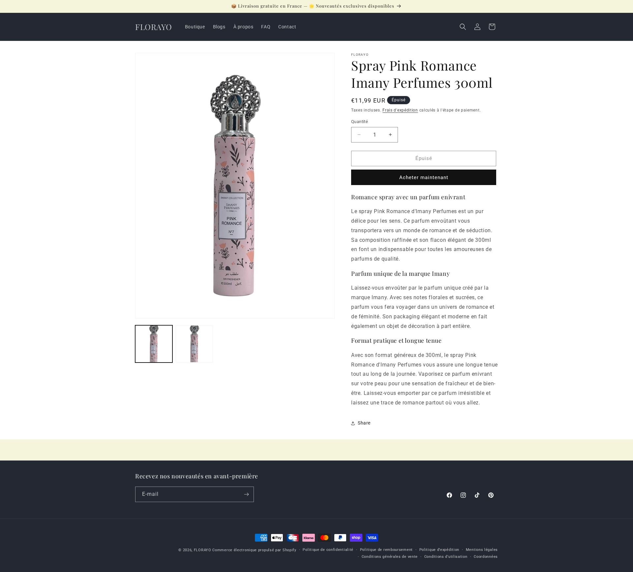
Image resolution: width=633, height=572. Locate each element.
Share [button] (364, 423)
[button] (463, 26)
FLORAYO (202, 550)
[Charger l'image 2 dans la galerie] (194, 344)
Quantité (359, 121)
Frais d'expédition (400, 110)
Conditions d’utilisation (445, 557)
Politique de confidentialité (328, 550)
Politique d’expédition (439, 550)
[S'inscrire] (246, 494)
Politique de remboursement (386, 550)
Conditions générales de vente (390, 557)
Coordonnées (486, 557)
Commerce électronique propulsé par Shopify (254, 550)
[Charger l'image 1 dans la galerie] (153, 344)
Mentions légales (482, 550)
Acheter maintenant (423, 177)
